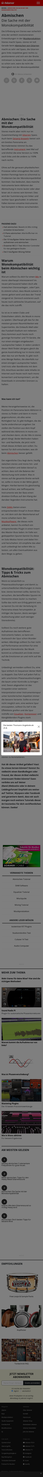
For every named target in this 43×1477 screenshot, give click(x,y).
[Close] (39, 726)
